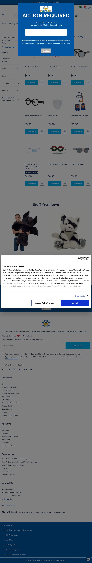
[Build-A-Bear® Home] (46, 9)
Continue (46, 51)
